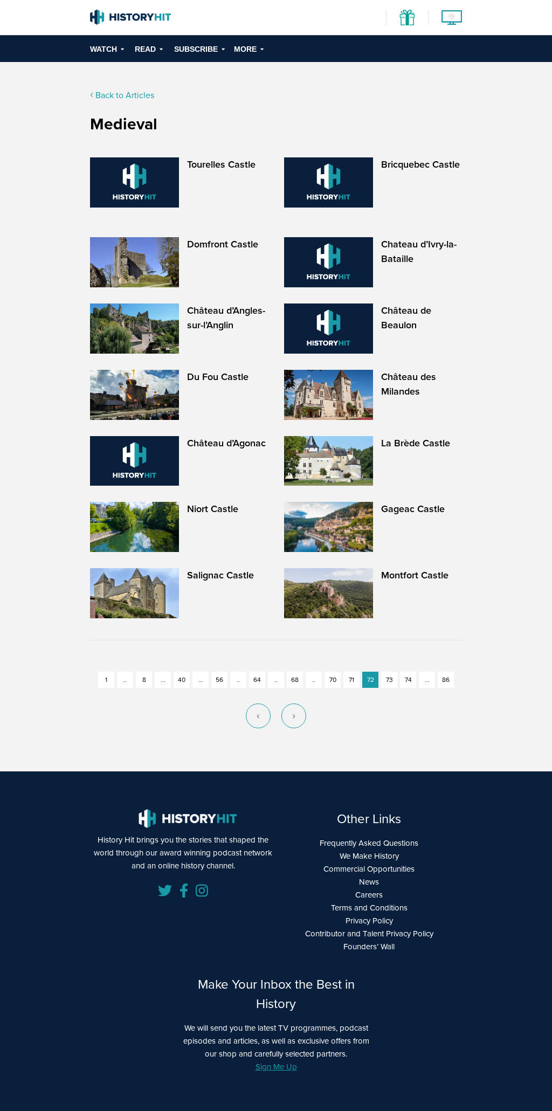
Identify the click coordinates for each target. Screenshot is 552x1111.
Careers (369, 895)
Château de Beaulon (406, 317)
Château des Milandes (408, 384)
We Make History (369, 856)
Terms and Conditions (369, 908)
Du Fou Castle (218, 377)
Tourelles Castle (221, 164)
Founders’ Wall (369, 947)
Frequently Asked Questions (369, 843)
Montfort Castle (414, 575)
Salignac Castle (220, 575)
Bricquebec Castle (420, 164)
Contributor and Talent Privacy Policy (369, 934)
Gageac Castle (413, 509)
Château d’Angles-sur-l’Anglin (226, 317)
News (369, 882)
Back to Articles (123, 95)
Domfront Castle (222, 244)
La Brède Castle (415, 443)
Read (145, 49)
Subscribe (196, 49)
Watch (103, 49)
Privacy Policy (369, 921)
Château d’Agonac (226, 443)
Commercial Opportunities (369, 869)
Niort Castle (212, 509)
